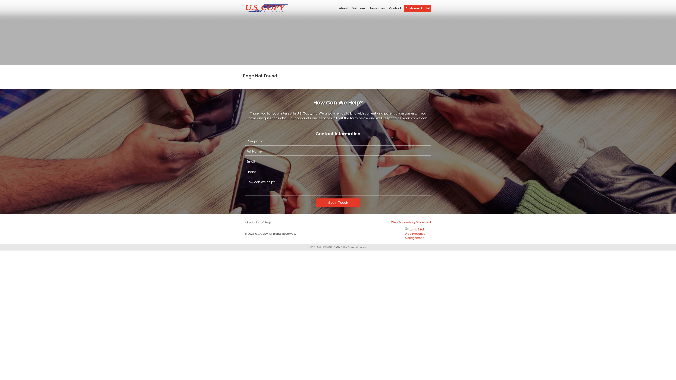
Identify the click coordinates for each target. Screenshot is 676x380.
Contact (395, 8)
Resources (377, 8)
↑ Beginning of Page (258, 222)
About (343, 8)
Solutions (358, 8)
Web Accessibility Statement (411, 222)
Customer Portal (417, 8)
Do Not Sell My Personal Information (350, 247)
